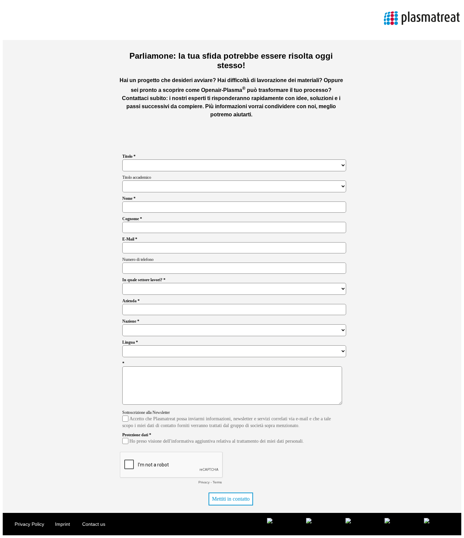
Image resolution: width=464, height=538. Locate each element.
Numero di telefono (138, 259)
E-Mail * (129, 239)
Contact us (93, 524)
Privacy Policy (29, 524)
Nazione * (130, 321)
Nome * (129, 198)
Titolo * (129, 156)
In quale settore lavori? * (143, 279)
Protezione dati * (136, 435)
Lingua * (130, 342)
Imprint (63, 524)
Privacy (204, 482)
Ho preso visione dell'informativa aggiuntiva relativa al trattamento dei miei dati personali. (216, 441)
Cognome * (132, 218)
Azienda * (131, 301)
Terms (217, 482)
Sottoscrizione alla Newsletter (146, 412)
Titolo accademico (136, 177)
